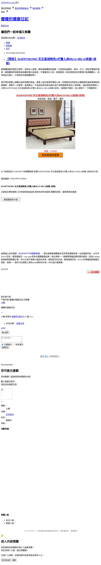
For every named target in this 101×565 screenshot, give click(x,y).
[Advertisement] (29, 223)
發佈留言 (5, 347)
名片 (8, 49)
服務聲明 (74, 531)
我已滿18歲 (6, 560)
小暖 (3, 303)
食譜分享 (20, 323)
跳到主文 (5, 26)
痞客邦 (15, 317)
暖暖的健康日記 (15, 19)
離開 (14, 560)
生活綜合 (21, 38)
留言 (20, 317)
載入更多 (5, 332)
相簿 (8, 43)
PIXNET (32, 531)
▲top (3, 328)
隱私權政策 (64, 531)
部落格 (9, 46)
